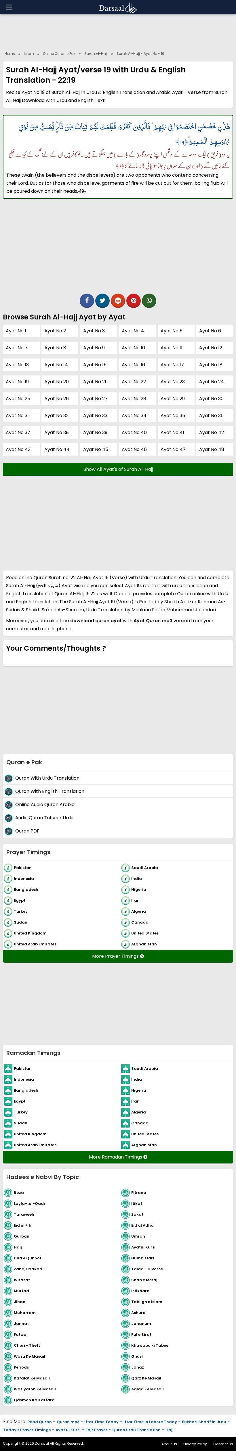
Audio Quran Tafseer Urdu (44, 817)
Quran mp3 (68, 1422)
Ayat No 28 (134, 398)
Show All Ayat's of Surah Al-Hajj (118, 469)
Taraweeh (24, 1214)
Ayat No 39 (95, 432)
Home (10, 53)
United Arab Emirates (35, 944)
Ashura (138, 1312)
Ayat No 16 (133, 364)
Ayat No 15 (94, 364)
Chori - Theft (27, 1345)
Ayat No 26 (56, 398)
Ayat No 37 (18, 432)
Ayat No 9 (94, 347)
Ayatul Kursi (143, 1247)
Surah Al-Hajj (96, 53)
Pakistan (23, 867)
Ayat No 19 (17, 381)
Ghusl (137, 1356)
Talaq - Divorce (147, 1269)
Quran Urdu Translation (136, 1430)
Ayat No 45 (95, 449)
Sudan (20, 922)
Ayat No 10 (133, 347)
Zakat (137, 1214)
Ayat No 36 (211, 415)
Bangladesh (26, 889)
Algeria (138, 911)
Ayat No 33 (95, 415)
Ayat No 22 (134, 381)
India (136, 878)
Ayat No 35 (173, 415)
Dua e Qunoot (27, 1258)
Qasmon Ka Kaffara (34, 1400)
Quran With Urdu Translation (47, 778)
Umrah (138, 1236)
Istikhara (140, 1291)
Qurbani (22, 1236)
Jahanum (141, 1323)
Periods (21, 1367)
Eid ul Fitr (23, 1225)
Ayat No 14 (56, 364)
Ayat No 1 (16, 330)
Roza (19, 1192)
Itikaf (136, 1203)
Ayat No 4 (133, 330)
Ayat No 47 (173, 449)
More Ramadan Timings (116, 1157)
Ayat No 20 (56, 381)
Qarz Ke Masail (146, 1378)
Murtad (21, 1291)
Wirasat (22, 1280)
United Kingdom (30, 933)
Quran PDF (27, 831)
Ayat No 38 (56, 432)
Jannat (21, 1323)
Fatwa (20, 1334)
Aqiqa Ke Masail (147, 1389)
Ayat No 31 (17, 415)
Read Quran (39, 1422)
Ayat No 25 (18, 398)
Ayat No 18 (210, 364)
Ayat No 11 (171, 347)
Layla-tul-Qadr (29, 1203)
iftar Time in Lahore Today (150, 1422)
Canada (140, 922)
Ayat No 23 (173, 381)
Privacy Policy (195, 1444)
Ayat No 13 (17, 364)
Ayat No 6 (210, 330)
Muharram (25, 1312)
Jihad (20, 1301)
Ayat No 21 (94, 381)
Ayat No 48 (211, 449)
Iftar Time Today (101, 1422)
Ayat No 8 (55, 347)
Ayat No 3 (94, 330)
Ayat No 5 (171, 330)
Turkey (21, 911)
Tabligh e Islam (146, 1301)
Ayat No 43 (18, 449)
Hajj (18, 1247)
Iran (135, 900)
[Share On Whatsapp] (149, 301)
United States (145, 933)
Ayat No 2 (55, 330)
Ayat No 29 (173, 398)
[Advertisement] (118, 32)
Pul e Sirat (141, 1334)
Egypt (19, 900)
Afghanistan (144, 944)
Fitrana (138, 1192)
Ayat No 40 (134, 432)
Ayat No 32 (56, 415)
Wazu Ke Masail (29, 1356)
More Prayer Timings (116, 956)
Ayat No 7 (17, 347)
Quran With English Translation (49, 791)
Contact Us (223, 1444)
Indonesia (24, 878)
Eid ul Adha (142, 1225)
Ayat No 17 (172, 364)
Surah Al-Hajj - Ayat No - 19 (140, 53)
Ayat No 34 (134, 415)
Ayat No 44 (57, 449)
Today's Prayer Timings (27, 1430)
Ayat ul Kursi (68, 1430)
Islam (29, 53)
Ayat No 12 (210, 347)
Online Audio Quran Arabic (45, 804)
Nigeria (138, 889)
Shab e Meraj (144, 1280)
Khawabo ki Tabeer (150, 1345)
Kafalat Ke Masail (32, 1378)
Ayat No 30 (211, 398)
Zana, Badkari (28, 1269)
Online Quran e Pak (59, 53)
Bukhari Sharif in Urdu (204, 1422)
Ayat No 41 (172, 432)
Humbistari (142, 1258)
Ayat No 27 (95, 398)
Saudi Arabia (144, 867)
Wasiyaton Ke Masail (35, 1389)
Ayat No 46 (134, 449)
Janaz (137, 1367)
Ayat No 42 (211, 432)
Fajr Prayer (96, 1430)
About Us (169, 1444)
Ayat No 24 (211, 381)
